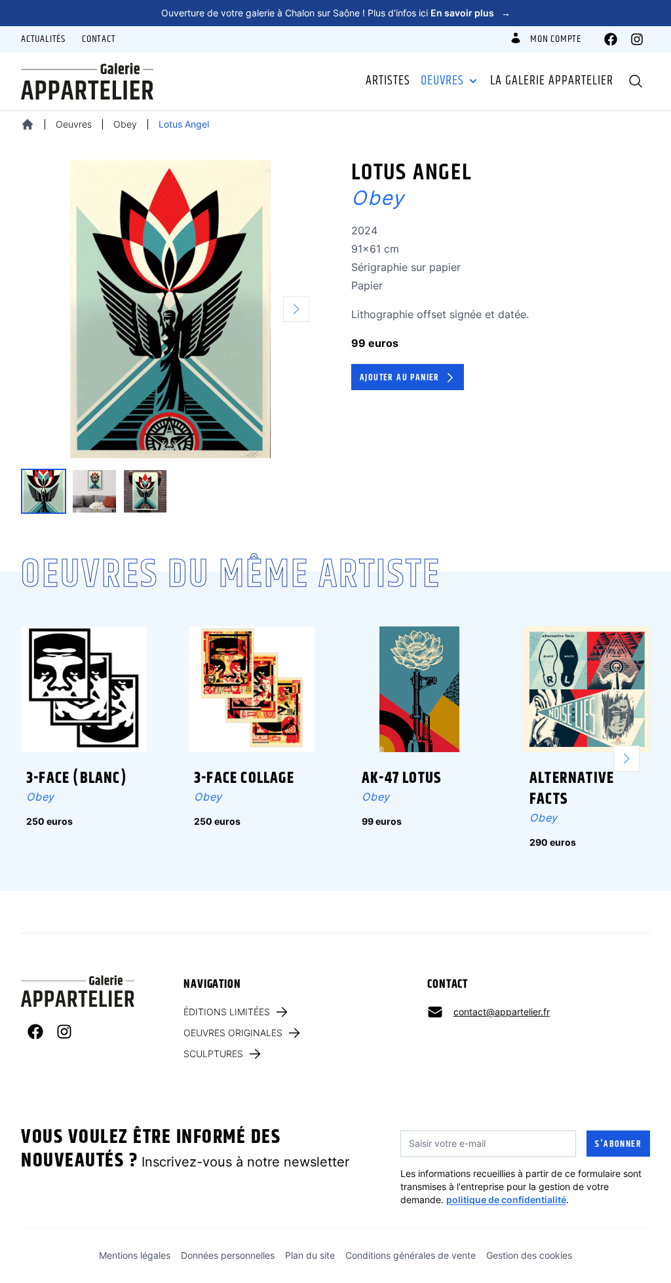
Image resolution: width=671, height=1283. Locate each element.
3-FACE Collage (244, 778)
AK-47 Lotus (402, 778)
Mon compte (555, 39)
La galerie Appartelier (551, 81)
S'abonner (618, 1144)
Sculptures (213, 1053)
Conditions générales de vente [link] (410, 1255)
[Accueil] (27, 124)
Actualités (43, 39)
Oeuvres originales (232, 1032)
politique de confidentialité (506, 1199)
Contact (99, 39)
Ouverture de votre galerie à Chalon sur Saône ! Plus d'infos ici (335, 12)
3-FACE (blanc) (76, 778)
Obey (125, 124)
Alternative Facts (571, 789)
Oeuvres (442, 81)
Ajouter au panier (400, 377)
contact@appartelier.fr (501, 1011)
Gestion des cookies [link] (529, 1255)
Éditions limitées (226, 1011)
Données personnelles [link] (228, 1255)
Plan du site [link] (310, 1255)
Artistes (388, 81)
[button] (301, 309)
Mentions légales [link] (134, 1255)
